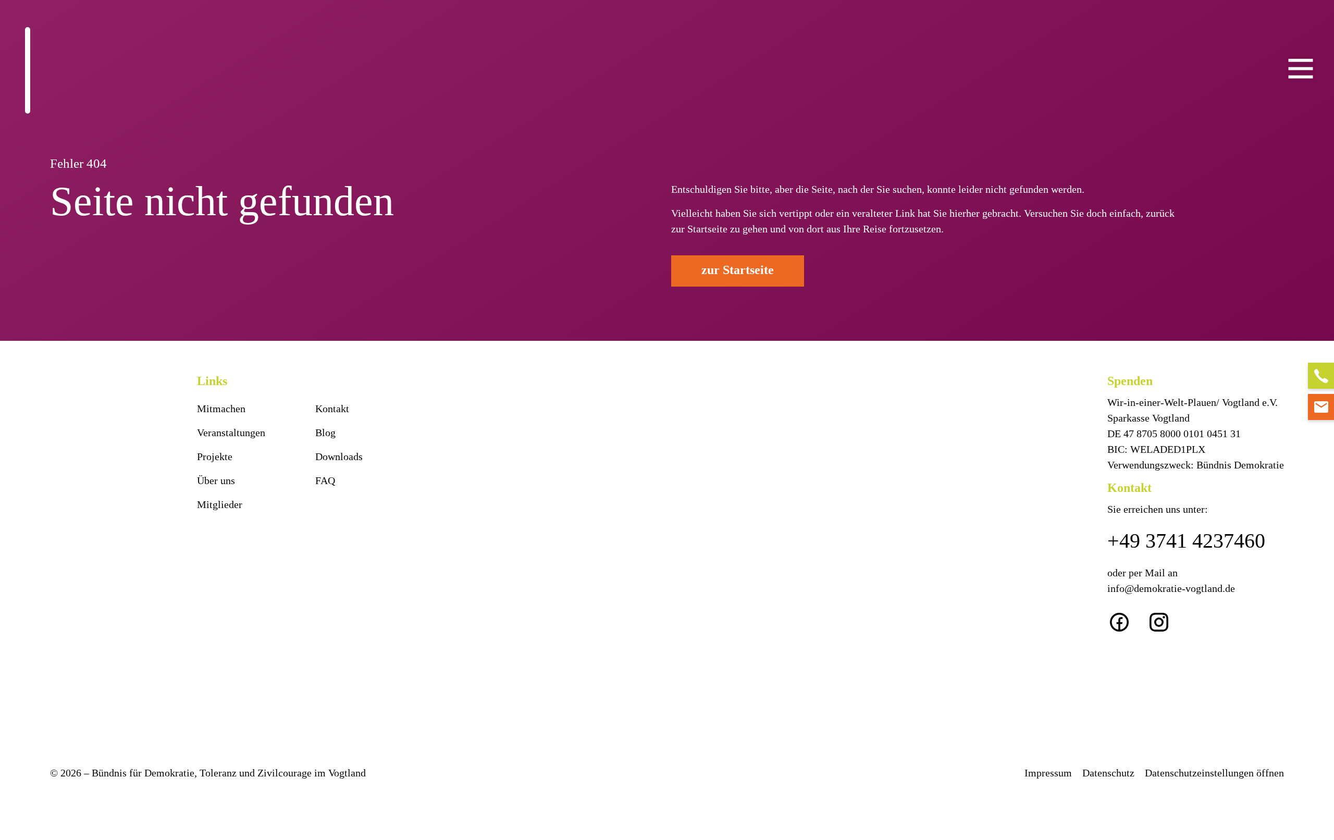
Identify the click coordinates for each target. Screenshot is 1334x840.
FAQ (325, 480)
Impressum (1048, 773)
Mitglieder (219, 504)
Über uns (216, 480)
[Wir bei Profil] (1127, 621)
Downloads (339, 456)
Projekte (214, 456)
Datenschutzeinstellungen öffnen (1214, 773)
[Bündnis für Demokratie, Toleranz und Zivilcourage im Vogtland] (27, 70)
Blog (325, 432)
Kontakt (332, 408)
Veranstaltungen (231, 432)
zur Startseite (737, 270)
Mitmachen (221, 408)
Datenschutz (1108, 773)
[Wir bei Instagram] (1167, 621)
